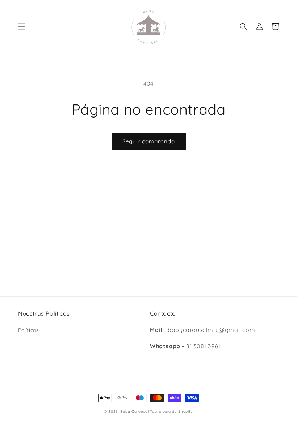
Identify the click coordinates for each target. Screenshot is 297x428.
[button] (22, 26)
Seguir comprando (148, 141)
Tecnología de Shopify (171, 411)
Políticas (28, 330)
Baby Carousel (134, 411)
